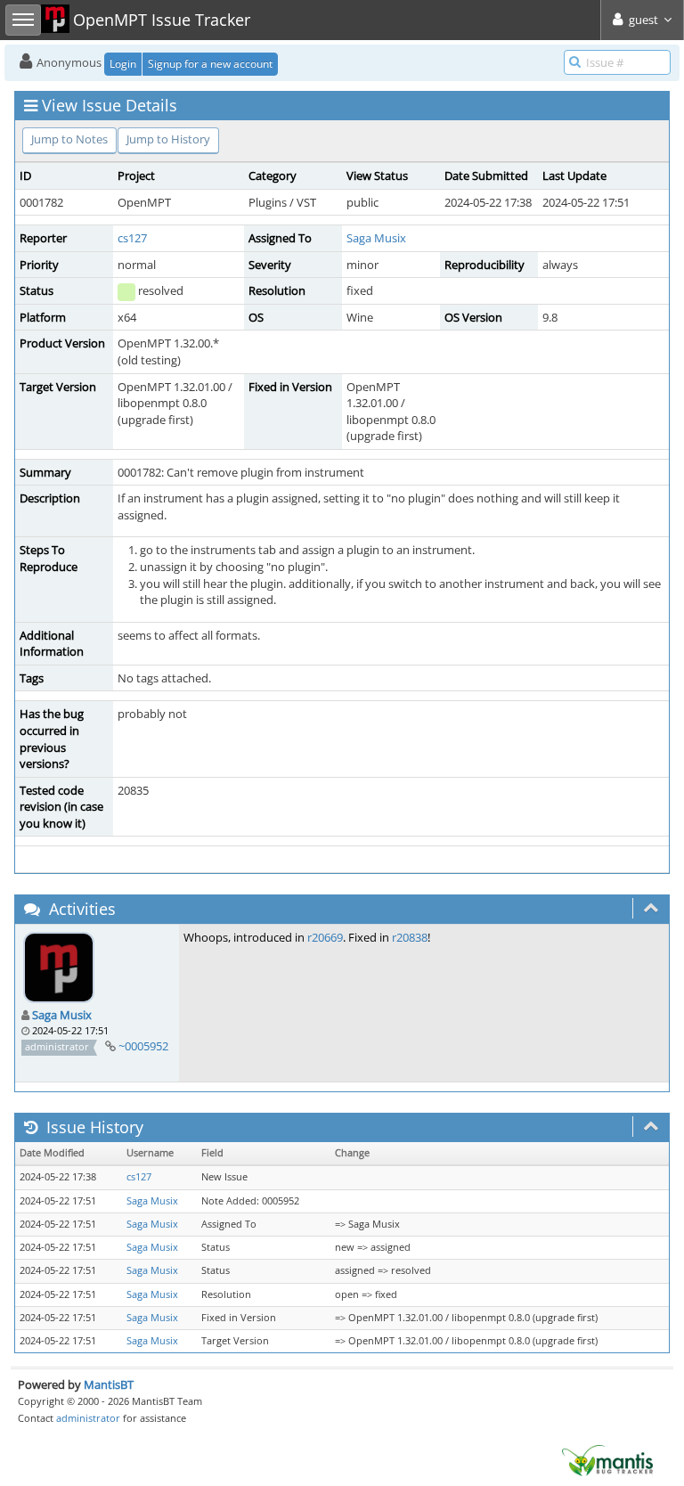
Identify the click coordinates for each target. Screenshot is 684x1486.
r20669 (325, 937)
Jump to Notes (69, 139)
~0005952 (143, 1046)
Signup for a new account (210, 63)
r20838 (410, 937)
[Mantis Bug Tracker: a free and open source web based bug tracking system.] (607, 1459)
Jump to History (168, 139)
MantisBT (109, 1384)
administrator (88, 1418)
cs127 (132, 238)
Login (123, 63)
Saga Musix (376, 238)
